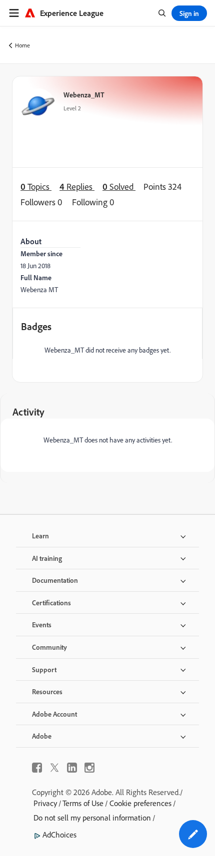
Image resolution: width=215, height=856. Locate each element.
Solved (119, 186)
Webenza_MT (84, 94)
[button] (193, 834)
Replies (77, 186)
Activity (28, 412)
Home (22, 45)
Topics (36, 186)
